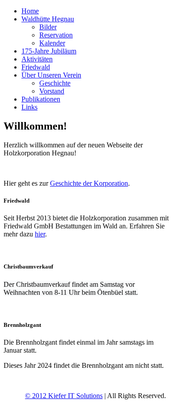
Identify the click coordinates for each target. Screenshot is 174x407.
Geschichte (54, 83)
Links (29, 107)
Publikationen (40, 99)
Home (30, 11)
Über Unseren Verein (51, 75)
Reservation (56, 35)
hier (40, 234)
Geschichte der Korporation (89, 183)
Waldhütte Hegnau (47, 19)
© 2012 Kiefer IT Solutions (64, 395)
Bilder (48, 27)
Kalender (52, 43)
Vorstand (51, 91)
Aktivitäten (37, 59)
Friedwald (35, 67)
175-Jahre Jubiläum (48, 51)
